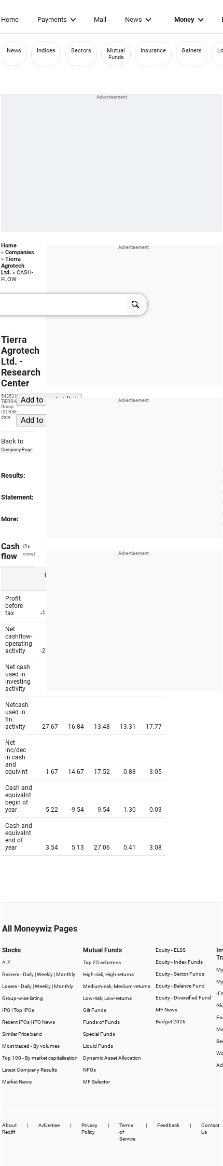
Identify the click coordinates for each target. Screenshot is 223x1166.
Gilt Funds (94, 1010)
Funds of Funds (101, 1022)
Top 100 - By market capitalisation (40, 1057)
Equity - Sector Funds (180, 973)
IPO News (44, 1022)
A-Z (6, 962)
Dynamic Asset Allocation (112, 1057)
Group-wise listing (22, 998)
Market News (17, 1081)
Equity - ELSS (171, 950)
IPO (6, 1010)
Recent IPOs (16, 1022)
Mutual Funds (116, 54)
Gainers (192, 50)
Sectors (81, 50)
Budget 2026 (171, 1021)
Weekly (45, 974)
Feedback (168, 1125)
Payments (52, 19)
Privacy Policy (89, 1128)
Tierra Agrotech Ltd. (12, 266)
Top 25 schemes (102, 962)
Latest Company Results (29, 1069)
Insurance (153, 50)
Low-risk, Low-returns (107, 998)
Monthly (65, 974)
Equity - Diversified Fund (183, 997)
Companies (19, 252)
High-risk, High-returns (108, 974)
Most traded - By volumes (31, 1046)
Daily (28, 974)
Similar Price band (22, 1034)
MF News (166, 1009)
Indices (46, 50)
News (133, 19)
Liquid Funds (98, 1046)
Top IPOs (23, 1010)
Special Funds (99, 1034)
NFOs (89, 1069)
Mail (100, 19)
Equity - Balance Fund (180, 985)
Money (184, 19)
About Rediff (9, 1128)
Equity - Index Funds (179, 962)
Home (10, 19)
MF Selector (96, 1081)
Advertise (49, 1125)
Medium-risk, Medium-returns (116, 986)
